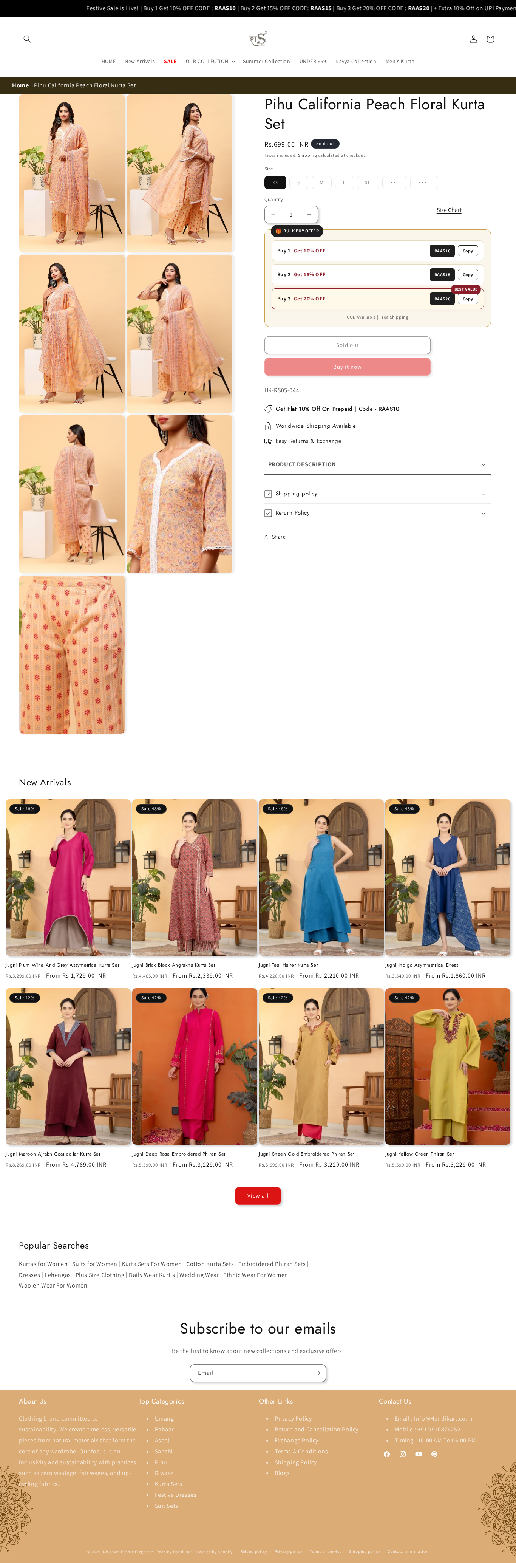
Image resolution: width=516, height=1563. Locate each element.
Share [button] (279, 536)
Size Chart (449, 210)
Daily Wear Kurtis (152, 1275)
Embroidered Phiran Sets (272, 1264)
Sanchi (164, 1451)
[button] (27, 39)
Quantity (273, 199)
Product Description (302, 464)
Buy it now (347, 366)
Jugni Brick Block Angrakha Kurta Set (173, 965)
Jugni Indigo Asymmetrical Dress (422, 965)
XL (372, 184)
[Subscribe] (317, 1373)
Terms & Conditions (301, 1451)
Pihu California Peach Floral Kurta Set (85, 85)
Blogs (282, 1473)
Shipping (307, 155)
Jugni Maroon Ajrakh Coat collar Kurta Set (53, 1154)
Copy (468, 251)
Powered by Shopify (213, 1551)
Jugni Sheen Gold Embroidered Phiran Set (306, 1154)
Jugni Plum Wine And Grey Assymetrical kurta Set (62, 965)
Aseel (162, 1440)
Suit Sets (166, 1506)
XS (279, 184)
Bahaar (164, 1429)
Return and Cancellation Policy (316, 1429)
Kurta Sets (168, 1484)
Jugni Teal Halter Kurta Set (288, 965)
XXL (398, 184)
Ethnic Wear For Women (256, 1275)
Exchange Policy (296, 1440)
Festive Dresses (176, 1495)
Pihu (161, 1462)
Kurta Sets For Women (152, 1264)
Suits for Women (94, 1264)
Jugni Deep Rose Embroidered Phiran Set (179, 1154)
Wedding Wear (199, 1275)
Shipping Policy (296, 1462)
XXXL (428, 184)
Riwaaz (164, 1473)
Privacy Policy (293, 1418)
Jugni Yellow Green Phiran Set (419, 1154)
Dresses (30, 1275)
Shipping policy (364, 1551)
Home (20, 85)
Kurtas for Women (43, 1264)
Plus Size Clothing (100, 1275)
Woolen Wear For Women (53, 1285)
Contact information (408, 1551)
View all (258, 1195)
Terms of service (325, 1551)
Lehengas (58, 1275)
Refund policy (253, 1551)
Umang (164, 1418)
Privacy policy (289, 1551)
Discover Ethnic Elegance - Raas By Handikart (148, 1551)
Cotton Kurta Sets (210, 1264)
